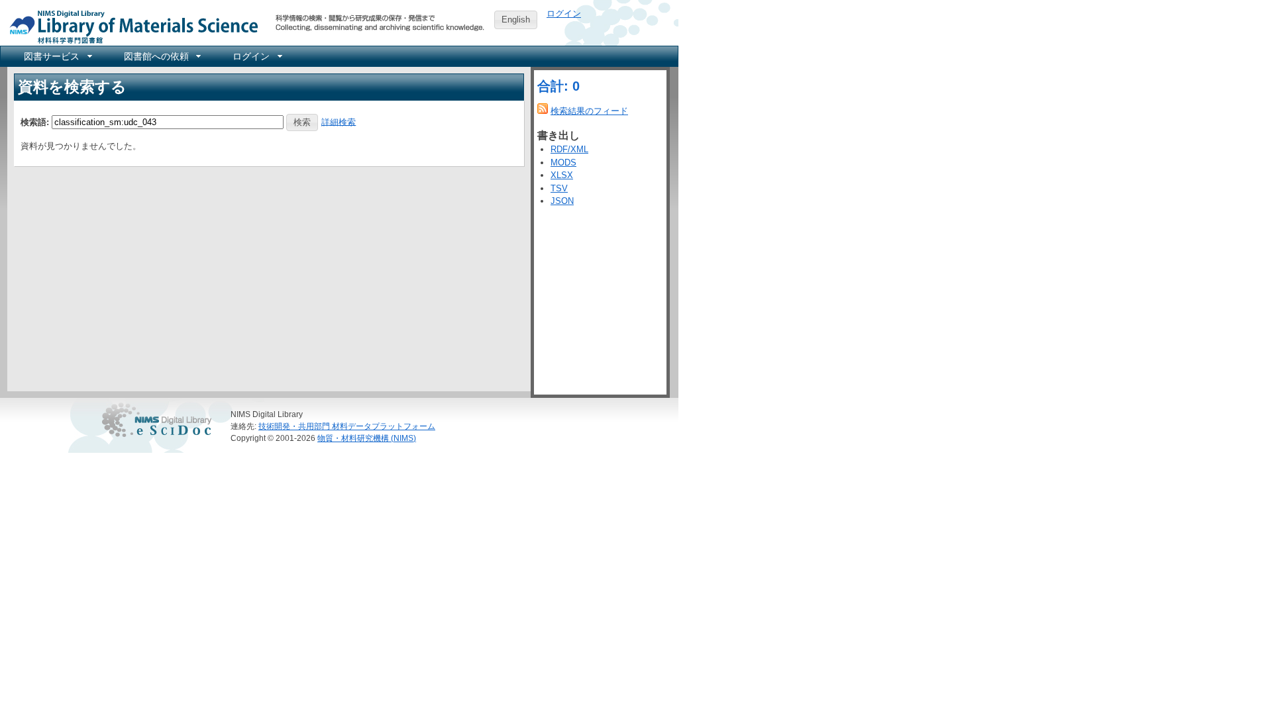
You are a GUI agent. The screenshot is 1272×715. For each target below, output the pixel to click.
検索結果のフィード (589, 111)
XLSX (562, 175)
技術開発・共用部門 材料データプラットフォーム (346, 426)
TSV (559, 188)
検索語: (35, 121)
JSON (562, 201)
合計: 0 (558, 86)
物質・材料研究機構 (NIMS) (366, 438)
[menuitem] (57, 56)
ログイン (564, 14)
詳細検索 (338, 121)
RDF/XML (569, 149)
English (516, 19)
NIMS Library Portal (129, 26)
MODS (563, 162)
